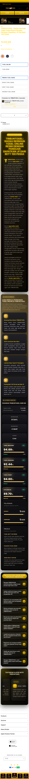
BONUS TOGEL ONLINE (8, 82)
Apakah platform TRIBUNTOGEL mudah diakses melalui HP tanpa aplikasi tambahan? (12, 627)
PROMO (3, 776)
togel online (16, 161)
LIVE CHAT (26, 776)
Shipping (8, 43)
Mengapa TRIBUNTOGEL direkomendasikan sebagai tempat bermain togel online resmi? (12, 584)
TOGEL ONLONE (6, 64)
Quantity (3, 111)
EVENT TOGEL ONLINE (8, 87)
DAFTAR (21, 13)
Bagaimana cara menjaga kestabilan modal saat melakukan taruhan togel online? (12, 644)
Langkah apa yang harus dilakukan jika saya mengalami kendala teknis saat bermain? (12, 636)
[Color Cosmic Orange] (2, 56)
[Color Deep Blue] (7, 56)
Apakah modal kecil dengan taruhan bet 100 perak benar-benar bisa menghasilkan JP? (12, 593)
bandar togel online (14, 278)
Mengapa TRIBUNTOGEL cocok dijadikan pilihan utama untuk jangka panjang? (13, 661)
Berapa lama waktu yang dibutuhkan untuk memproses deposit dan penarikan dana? (13, 618)
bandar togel (14, 196)
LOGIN (7, 13)
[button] (1, 8)
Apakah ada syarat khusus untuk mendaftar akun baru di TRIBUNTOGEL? (12, 653)
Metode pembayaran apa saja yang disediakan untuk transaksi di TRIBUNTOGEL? (12, 610)
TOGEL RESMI (5, 69)
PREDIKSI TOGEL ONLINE (8, 77)
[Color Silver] (12, 56)
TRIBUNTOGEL (11, 159)
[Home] (10, 8)
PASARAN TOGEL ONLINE (8, 91)
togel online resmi (14, 226)
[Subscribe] (23, 758)
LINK (20, 776)
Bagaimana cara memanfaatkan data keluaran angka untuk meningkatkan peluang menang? (12, 601)
